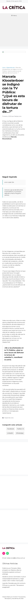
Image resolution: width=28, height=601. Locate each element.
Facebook (10, 429)
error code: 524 (9, 182)
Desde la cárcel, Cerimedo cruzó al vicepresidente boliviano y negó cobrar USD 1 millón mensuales (14, 578)
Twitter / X (20, 429)
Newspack (8, 598)
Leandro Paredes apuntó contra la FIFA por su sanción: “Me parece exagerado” (13, 585)
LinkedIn (10, 433)
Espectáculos (9, 418)
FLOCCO (15, 597)
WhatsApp (19, 433)
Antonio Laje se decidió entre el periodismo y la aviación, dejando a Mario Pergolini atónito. (14, 192)
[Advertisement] (14, 32)
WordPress (15, 598)
